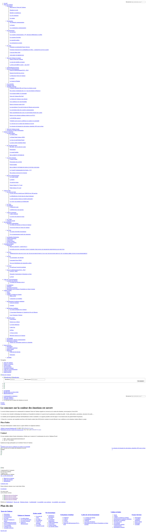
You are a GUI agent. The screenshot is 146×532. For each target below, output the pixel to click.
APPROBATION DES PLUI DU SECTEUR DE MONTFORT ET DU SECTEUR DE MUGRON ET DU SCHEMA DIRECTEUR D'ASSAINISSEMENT (48, 253)
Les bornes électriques (12, 287)
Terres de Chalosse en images (14, 58)
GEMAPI (9, 286)
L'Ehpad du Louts (14, 207)
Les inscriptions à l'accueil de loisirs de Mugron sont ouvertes (24, 107)
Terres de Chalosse (8, 4)
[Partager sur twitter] (1, 451)
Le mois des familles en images (17, 62)
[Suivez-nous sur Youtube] (10, 499)
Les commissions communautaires (18, 27)
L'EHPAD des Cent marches (17, 209)
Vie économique (7, 222)
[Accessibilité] (4, 386)
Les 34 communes (14, 15)
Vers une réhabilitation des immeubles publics (21, 263)
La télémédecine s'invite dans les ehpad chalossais (22, 196)
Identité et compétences (15, 12)
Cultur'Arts (12, 327)
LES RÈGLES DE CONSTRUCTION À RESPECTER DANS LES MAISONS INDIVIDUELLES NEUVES (37, 249)
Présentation (10, 6)
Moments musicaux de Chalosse (17, 335)
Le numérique (10, 285)
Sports (8, 291)
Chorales (12, 305)
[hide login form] (15, 377)
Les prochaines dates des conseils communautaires (22, 110)
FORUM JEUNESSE (15, 352)
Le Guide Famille (14, 177)
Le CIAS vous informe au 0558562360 (19, 201)
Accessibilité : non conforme (44, 502)
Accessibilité (10, 338)
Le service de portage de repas (17, 216)
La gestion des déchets (12, 280)
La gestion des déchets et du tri (17, 282)
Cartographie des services (13, 67)
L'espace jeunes (13, 159)
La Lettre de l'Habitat (15, 81)
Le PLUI (9, 252)
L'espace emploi (10, 241)
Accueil (5, 3)
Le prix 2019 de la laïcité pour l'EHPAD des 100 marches (23, 193)
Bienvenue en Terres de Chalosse (18, 7)
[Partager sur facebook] (1, 453)
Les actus (9, 45)
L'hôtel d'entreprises (11, 238)
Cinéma (8, 293)
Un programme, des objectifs (17, 257)
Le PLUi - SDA (13, 271)
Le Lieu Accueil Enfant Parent (17, 140)
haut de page (4, 530)
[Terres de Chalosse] (6, 374)
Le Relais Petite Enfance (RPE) (17, 137)
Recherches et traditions (12, 308)
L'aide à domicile (14, 213)
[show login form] (7, 377)
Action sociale (7, 190)
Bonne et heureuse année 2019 (17, 104)
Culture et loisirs (7, 290)
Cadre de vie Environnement (10, 279)
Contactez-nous (10, 85)
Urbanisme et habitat (9, 244)
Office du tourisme (8, 479)
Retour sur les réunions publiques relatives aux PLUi (22, 115)
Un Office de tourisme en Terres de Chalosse (20, 224)
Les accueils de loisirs (12, 145)
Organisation (10, 21)
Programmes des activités (16, 162)
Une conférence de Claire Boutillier (18, 101)
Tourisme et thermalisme (12, 223)
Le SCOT (9, 265)
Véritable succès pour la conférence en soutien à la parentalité (24, 120)
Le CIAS (9, 204)
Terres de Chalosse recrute (13, 129)
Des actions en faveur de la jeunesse (18, 172)
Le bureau (12, 25)
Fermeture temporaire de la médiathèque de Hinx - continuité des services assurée (29, 49)
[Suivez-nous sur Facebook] (11, 495)
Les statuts (12, 18)
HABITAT (9, 245)
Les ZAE (9, 230)
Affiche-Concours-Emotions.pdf (8, 428)
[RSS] (4, 388)
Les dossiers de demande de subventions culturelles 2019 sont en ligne (26, 126)
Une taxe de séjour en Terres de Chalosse (20, 227)
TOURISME (7, 390)
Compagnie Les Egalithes (16, 298)
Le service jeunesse (11, 157)
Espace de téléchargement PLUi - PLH (19, 70)
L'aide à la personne (11, 212)
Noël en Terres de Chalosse (16, 59)
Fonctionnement (10, 30)
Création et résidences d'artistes (14, 294)
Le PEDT (12, 78)
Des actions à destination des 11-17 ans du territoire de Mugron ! (25, 90)
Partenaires (9, 350)
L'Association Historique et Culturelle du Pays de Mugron (24, 312)
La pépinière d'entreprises (13, 237)
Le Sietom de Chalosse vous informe (18, 99)
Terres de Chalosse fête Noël (16, 96)
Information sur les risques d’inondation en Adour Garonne (21, 289)
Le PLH (9, 256)
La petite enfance (11, 133)
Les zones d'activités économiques (18, 231)
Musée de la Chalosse (9, 478)
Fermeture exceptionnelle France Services (20, 47)
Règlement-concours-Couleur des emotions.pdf (12, 429)
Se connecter (141, 381)
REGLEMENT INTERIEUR (17, 155)
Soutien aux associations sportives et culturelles (21, 342)
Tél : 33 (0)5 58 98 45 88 (7, 475)
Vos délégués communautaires (17, 22)
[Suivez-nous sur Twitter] (10, 496)
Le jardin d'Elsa (13, 134)
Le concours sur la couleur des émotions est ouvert (22, 123)
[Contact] (4, 385)
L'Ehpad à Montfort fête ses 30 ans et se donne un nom (23, 88)
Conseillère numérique (12, 348)
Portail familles (13, 164)
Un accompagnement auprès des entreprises (20, 234)
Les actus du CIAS (11, 192)
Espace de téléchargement (13, 69)
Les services (13, 32)
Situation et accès (14, 10)
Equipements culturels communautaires (16, 339)
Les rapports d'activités (15, 37)
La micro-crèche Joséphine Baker (18, 142)
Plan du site (16, 502)
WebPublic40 (9, 502)
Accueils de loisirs (14, 182)
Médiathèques (7, 481)
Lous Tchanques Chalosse (16, 315)
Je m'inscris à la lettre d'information (15, 130)
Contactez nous (4, 483)
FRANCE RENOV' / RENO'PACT (18, 246)
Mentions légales (24, 502)
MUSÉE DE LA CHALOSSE (11, 392)
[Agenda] (4, 383)
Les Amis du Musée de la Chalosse (18, 309)
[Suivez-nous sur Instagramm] (11, 498)
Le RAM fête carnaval (15, 118)
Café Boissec (13, 319)
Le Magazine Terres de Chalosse (17, 75)
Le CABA (9, 219)
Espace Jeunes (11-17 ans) (16, 185)
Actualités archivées (11, 86)
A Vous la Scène (14, 332)
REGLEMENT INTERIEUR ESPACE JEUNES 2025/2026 (24, 167)
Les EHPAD (10, 205)
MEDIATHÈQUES (8, 393)
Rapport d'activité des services (17, 73)
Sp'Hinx (12, 330)
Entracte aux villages (15, 322)
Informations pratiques (12, 341)
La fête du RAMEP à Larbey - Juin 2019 (19, 64)
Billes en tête (13, 296)
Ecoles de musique (14, 302)
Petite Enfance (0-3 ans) (15, 188)
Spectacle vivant (11, 317)
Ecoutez (31, 428)
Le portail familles (14, 152)
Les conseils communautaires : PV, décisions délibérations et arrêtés (26, 34)
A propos (3, 404)
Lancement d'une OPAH (16, 260)
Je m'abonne (4, 488)
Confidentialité (32, 502)
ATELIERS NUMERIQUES (17, 55)
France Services (7, 345)
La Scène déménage (14, 324)
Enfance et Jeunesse (8, 131)
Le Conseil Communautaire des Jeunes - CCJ (20, 170)
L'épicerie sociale (11, 220)
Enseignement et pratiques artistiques (15, 301)
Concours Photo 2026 (15, 52)
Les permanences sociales (16, 43)
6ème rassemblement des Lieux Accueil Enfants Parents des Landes (26, 112)
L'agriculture (10, 239)
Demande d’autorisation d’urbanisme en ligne (21, 274)
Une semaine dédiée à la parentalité (18, 93)
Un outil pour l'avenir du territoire (18, 267)
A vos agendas (10, 84)
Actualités (9, 357)
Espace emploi (10, 349)
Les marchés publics (14, 40)
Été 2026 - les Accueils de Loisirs (18, 146)
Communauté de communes (10, 396)
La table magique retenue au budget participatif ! (21, 198)
